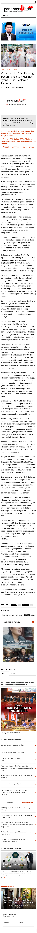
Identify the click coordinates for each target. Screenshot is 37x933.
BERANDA (6, 923)
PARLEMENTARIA (7, 886)
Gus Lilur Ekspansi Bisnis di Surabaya (16, 865)
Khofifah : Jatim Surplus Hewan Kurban (18, 147)
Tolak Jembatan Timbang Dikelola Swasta (17, 658)
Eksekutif (15, 69)
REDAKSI (21, 923)
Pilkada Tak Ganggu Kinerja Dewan (18, 642)
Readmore (7, 878)
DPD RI (5, 894)
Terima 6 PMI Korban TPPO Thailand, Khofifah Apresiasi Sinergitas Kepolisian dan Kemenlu (18, 141)
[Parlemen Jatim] (18, 11)
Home (2, 69)
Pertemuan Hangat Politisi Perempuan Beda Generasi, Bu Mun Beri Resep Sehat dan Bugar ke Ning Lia (18, 901)
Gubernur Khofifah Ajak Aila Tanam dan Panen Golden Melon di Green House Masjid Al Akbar (17, 133)
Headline (8, 69)
